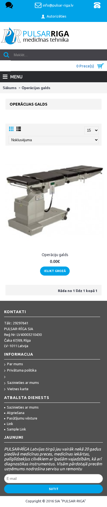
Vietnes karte (18, 389)
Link (10, 424)
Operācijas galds (36, 88)
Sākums (9, 88)
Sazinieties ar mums (23, 382)
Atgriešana (15, 413)
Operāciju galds (55, 255)
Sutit (53, 489)
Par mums (15, 364)
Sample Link (16, 429)
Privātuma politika (21, 370)
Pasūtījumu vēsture (22, 418)
